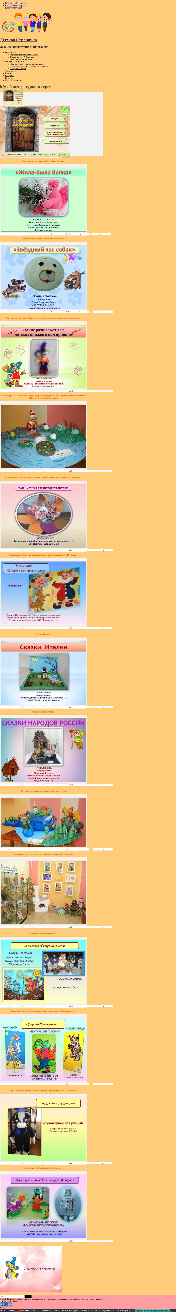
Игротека (9, 78)
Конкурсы (9, 75)
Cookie (17, 1310)
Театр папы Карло (18, 69)
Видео (8, 73)
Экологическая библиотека (22, 57)
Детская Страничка (18, 39)
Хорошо (139, 1311)
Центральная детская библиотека (24, 55)
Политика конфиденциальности (156, 1311)
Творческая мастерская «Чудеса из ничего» (29, 66)
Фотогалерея (10, 71)
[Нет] (171, 1311)
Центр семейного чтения (21, 59)
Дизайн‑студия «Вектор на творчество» (27, 64)
